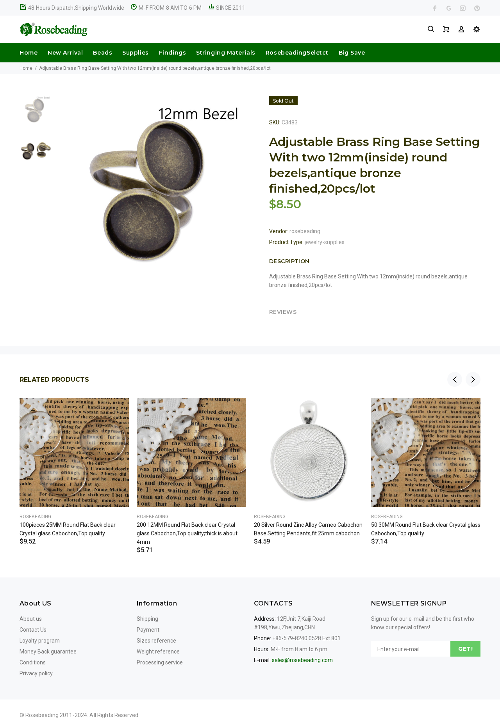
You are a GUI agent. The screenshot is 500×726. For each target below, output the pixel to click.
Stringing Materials (225, 52)
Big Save (352, 52)
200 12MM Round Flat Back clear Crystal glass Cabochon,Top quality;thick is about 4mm (187, 533)
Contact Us (33, 630)
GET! (465, 648)
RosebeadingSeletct (297, 52)
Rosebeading (35, 516)
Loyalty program (40, 640)
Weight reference (158, 651)
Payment (148, 630)
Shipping (147, 619)
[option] (35, 114)
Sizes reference (156, 640)
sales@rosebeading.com (302, 660)
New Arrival (65, 52)
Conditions (33, 662)
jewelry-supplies (325, 242)
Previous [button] (454, 379)
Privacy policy (36, 673)
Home (29, 52)
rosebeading (304, 231)
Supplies (135, 52)
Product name (65, 695)
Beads (102, 52)
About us (31, 619)
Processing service (160, 662)
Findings (172, 52)
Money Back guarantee (48, 651)
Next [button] (473, 379)
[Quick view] (116, 411)
